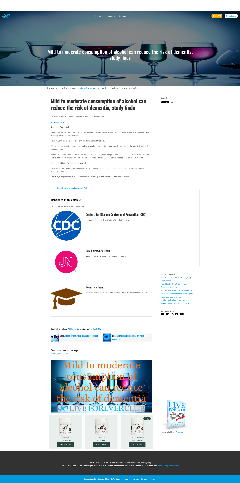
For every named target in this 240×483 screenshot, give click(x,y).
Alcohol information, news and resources (81, 335)
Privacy (144, 479)
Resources (122, 16)
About (110, 16)
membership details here (168, 465)
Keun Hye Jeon (94, 287)
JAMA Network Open (98, 250)
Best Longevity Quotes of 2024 (175, 303)
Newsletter (231, 16)
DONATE (217, 16)
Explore (98, 16)
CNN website (73, 329)
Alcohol (54, 353)
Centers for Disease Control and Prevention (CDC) (116, 214)
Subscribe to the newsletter (87, 88)
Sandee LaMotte (96, 329)
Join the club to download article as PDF (70, 188)
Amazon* (180, 432)
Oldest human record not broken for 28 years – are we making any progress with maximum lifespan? (177, 293)
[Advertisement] (120, 5)
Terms (152, 479)
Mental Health (64, 353)
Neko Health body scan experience (176, 300)
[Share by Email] (172, 102)
